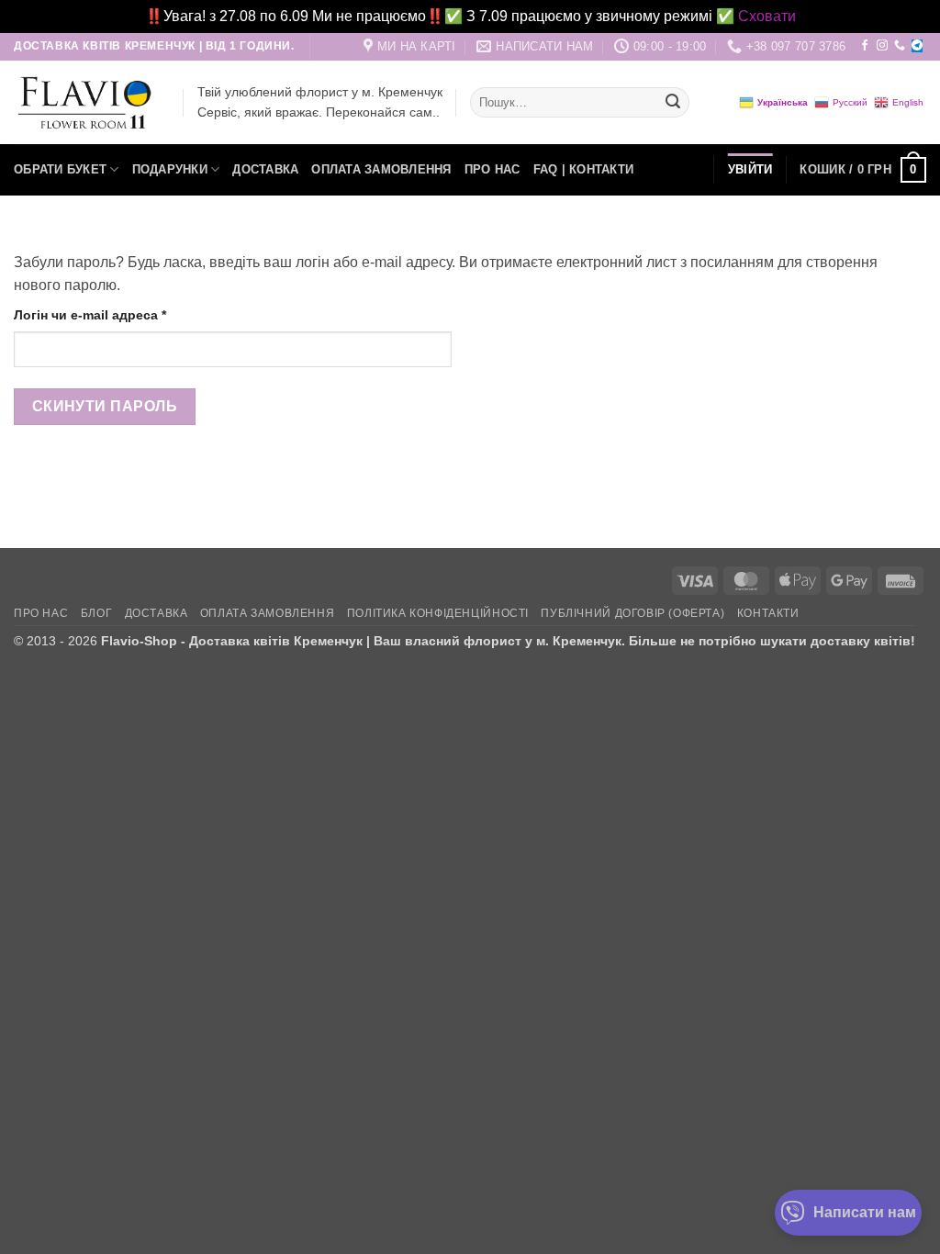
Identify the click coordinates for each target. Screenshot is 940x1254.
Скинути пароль (105, 406)
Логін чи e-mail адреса (131, 314)
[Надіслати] (672, 102)
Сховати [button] (767, 16)
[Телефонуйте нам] (899, 45)
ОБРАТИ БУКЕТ (60, 169)
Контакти (768, 613)
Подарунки (169, 169)
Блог (96, 613)
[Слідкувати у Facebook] (864, 45)
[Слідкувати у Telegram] (917, 45)
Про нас (492, 169)
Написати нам (864, 1212)
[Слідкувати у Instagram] (882, 45)
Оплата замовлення (381, 169)
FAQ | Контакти (583, 169)
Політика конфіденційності (438, 613)
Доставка (265, 169)
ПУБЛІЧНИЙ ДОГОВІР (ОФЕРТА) (632, 613)
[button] (863, 170)
